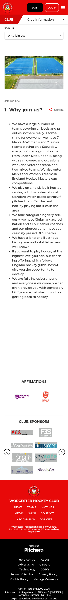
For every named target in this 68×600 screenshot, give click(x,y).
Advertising (26, 564)
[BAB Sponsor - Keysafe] (46, 458)
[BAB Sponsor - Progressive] (22, 446)
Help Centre (27, 559)
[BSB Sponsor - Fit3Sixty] (46, 433)
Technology (27, 569)
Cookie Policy (19, 579)
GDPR (45, 569)
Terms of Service (22, 574)
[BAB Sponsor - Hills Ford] (46, 446)
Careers (44, 564)
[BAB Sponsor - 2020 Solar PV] (22, 458)
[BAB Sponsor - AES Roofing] (22, 433)
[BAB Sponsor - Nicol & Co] (46, 470)
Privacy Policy (48, 574)
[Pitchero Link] (34, 551)
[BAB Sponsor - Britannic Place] (22, 470)
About (45, 559)
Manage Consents (46, 579)
